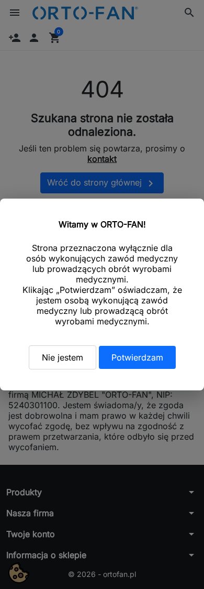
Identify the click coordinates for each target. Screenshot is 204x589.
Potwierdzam (137, 357)
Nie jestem (62, 357)
